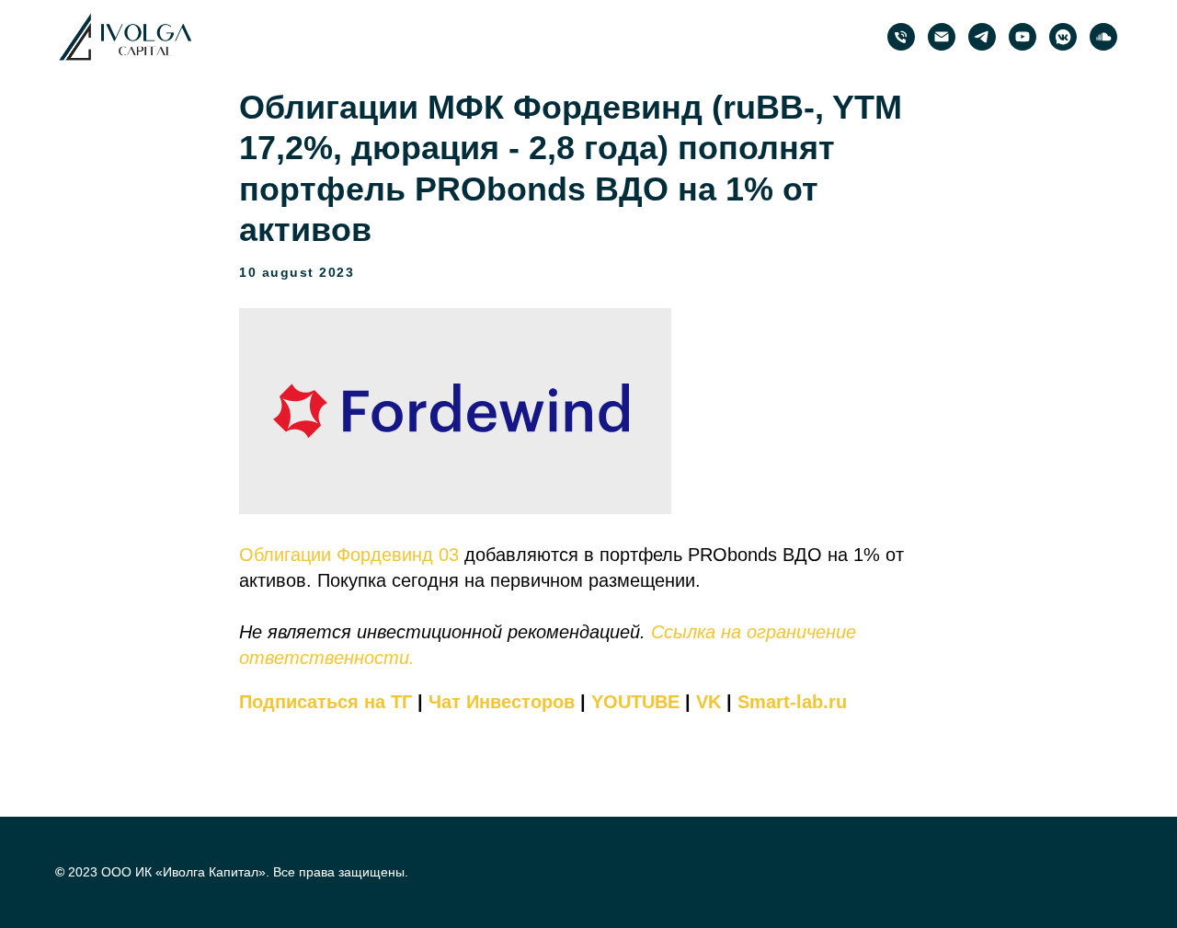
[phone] (901, 37)
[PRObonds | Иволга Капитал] (982, 37)
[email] (941, 37)
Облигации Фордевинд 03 (349, 554)
